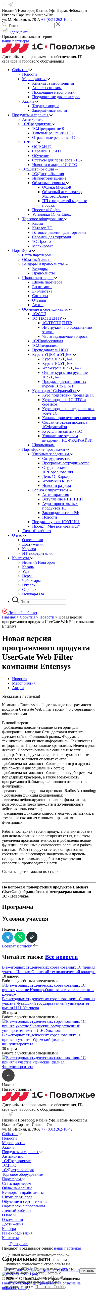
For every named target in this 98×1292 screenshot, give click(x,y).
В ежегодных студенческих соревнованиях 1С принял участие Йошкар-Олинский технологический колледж (48, 969)
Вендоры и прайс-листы (23, 1192)
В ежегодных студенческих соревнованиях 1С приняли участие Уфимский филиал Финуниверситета (42, 1039)
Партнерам (12, 1179)
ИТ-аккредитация (17, 1233)
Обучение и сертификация (24, 1201)
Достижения (12, 1224)
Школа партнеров (17, 1197)
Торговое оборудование (22, 1174)
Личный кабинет (16, 1210)
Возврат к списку (17, 946)
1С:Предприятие (16, 1161)
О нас (7, 1215)
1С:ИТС (9, 1165)
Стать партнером (16, 1183)
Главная (9, 617)
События (27, 617)
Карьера (9, 1228)
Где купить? (19, 32)
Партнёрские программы (23, 1206)
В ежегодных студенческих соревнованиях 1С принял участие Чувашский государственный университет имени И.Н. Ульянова (48, 1003)
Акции (18, 688)
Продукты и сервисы (20, 1152)
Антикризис (12, 1156)
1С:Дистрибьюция (18, 1170)
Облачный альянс (17, 1188)
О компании (12, 1219)
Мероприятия (23, 683)
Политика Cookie (50, 1286)
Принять (87, 1271)
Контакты (10, 1237)
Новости (46, 617)
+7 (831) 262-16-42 (57, 19)
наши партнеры (15, 41)
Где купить (18, 1244)
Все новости (61, 956)
